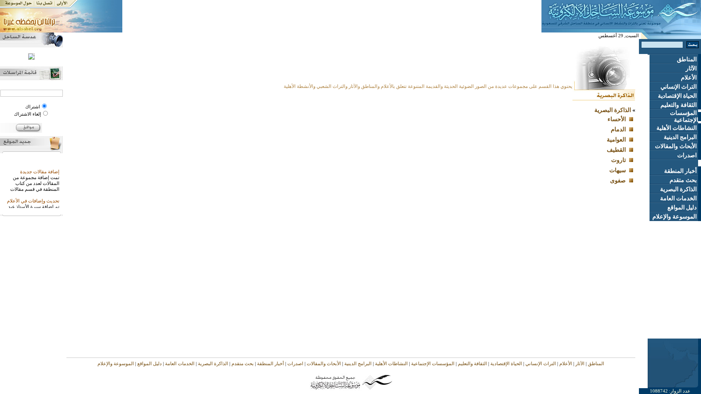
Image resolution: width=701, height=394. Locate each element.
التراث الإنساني (679, 87)
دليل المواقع (682, 207)
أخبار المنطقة (681, 171)
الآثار (692, 68)
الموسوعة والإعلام (675, 216)
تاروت (618, 160)
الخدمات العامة (679, 198)
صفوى (618, 180)
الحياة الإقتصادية (678, 96)
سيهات (617, 170)
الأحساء (617, 119)
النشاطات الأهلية (677, 128)
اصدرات (687, 155)
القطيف (616, 150)
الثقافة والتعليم (679, 105)
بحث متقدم (684, 180)
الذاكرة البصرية (679, 189)
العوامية (616, 139)
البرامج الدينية (681, 137)
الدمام (618, 129)
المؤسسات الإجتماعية (684, 116)
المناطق (687, 59)
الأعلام (689, 77)
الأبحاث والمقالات (676, 146)
